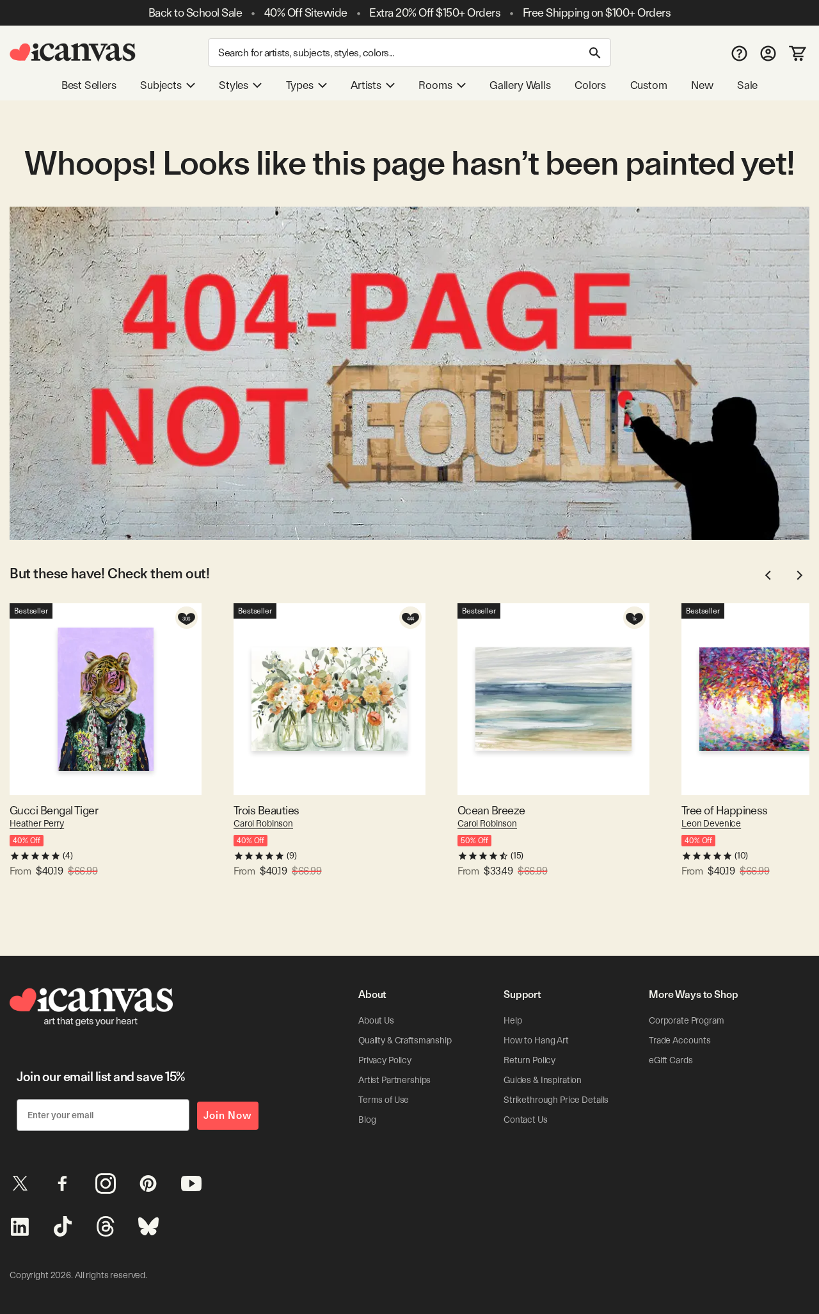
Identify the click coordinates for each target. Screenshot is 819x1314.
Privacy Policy (384, 1060)
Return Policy (529, 1060)
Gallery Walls (520, 85)
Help (512, 1020)
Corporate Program (686, 1020)
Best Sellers (88, 85)
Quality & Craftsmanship (405, 1040)
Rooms (435, 85)
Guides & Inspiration (543, 1080)
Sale (747, 85)
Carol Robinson (263, 823)
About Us (376, 1020)
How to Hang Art (536, 1040)
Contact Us (526, 1119)
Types (300, 85)
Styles (233, 85)
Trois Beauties (266, 810)
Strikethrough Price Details (556, 1100)
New (702, 85)
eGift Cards (670, 1060)
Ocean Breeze (491, 810)
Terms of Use (383, 1100)
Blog (367, 1119)
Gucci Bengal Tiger (54, 810)
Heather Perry (37, 823)
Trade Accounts (680, 1040)
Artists (366, 85)
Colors (590, 85)
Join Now (227, 1115)
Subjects (161, 85)
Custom (648, 85)
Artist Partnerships (394, 1080)
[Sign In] (768, 52)
